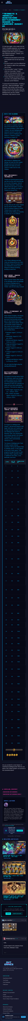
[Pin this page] (3, 10)
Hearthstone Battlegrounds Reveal (12, 794)
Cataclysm (5, 984)
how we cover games (9, 825)
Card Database (6, 982)
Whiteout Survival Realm (9, 992)
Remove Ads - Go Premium (14, 836)
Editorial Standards (7, 1009)
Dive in (23, 1016)
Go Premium (19, 830)
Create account (17, 913)
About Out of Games (8, 1007)
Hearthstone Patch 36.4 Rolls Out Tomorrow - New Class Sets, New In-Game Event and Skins (13, 897)
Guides (4, 994)
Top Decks (5, 980)
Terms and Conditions (8, 1011)
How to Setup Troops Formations (11, 998)
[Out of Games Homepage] (9, 963)
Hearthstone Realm (7, 978)
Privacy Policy (6, 1013)
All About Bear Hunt (7, 996)
